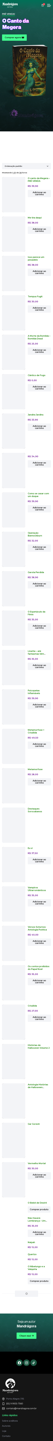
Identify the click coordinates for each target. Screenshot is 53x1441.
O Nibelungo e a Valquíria (36, 1361)
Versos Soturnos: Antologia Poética (37, 928)
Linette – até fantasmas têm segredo (36, 654)
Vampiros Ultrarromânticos (37, 889)
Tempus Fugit (35, 296)
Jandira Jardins (35, 414)
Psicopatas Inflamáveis (34, 692)
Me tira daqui (35, 217)
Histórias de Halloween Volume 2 (39, 1046)
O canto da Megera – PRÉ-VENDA (39, 179)
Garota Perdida (36, 572)
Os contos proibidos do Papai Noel (38, 967)
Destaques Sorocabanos (35, 810)
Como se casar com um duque (38, 495)
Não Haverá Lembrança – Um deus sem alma (37, 1245)
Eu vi (30, 848)
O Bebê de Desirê (37, 1203)
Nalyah (31, 1281)
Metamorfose (35, 769)
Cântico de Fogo (36, 375)
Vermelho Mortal (37, 1163)
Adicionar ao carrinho (39, 193)
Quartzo (32, 1321)
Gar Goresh (34, 1124)
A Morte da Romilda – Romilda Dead (39, 337)
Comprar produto (39, 1218)
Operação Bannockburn (35, 534)
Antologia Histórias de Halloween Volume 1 (38, 1087)
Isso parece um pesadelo (36, 258)
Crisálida (32, 1006)
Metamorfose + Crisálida (36, 731)
